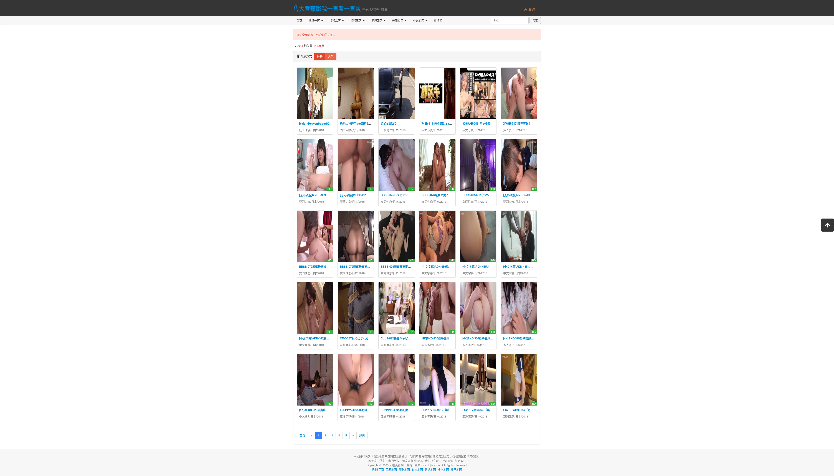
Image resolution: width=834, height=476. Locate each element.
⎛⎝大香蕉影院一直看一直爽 (327, 9)
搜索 (535, 20)
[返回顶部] (827, 225)
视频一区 (315, 20)
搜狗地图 (443, 469)
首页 (299, 20)
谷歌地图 (404, 469)
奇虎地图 (430, 469)
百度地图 (391, 469)
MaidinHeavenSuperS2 (314, 123)
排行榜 (438, 20)
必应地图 (417, 469)
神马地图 (456, 469)
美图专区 (398, 20)
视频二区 (335, 20)
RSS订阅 (378, 469)
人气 (331, 56)
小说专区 (419, 20)
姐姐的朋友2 (388, 123)
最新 (320, 56)
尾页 (362, 435)
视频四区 (377, 20)
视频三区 (356, 20)
